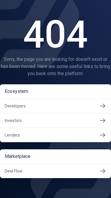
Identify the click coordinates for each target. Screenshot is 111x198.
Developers (15, 106)
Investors (13, 120)
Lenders (12, 135)
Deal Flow (13, 171)
